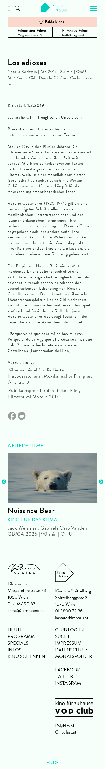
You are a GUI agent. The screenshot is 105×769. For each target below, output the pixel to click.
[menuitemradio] (30, 32)
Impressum (68, 643)
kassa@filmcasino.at (26, 610)
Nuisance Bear (31, 510)
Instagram (68, 682)
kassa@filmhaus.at (71, 617)
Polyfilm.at (64, 725)
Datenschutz (71, 649)
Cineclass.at (65, 732)
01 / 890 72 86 (69, 610)
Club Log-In (69, 629)
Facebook (67, 669)
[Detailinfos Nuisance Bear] (52, 478)
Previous (3, 482)
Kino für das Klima (32, 519)
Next (101, 482)
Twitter (64, 676)
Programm (21, 636)
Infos (14, 649)
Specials (18, 643)
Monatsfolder (73, 656)
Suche (63, 636)
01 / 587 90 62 (21, 603)
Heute (15, 629)
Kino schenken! (27, 656)
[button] (93, 8)
